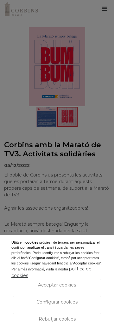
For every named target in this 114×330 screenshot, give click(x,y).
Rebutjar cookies (57, 319)
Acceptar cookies (57, 285)
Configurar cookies (57, 302)
